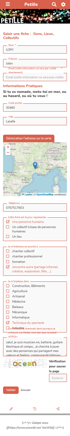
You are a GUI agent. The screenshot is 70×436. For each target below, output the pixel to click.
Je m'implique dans (18, 281)
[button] (35, 165)
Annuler (26, 390)
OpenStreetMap (44, 194)
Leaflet (28, 194)
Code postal (15, 103)
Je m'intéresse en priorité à (23, 246)
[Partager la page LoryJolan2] (58, 409)
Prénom (12, 58)
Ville (10, 116)
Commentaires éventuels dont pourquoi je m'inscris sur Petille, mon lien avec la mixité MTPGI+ (32, 332)
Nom (11, 45)
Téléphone (14, 203)
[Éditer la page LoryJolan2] (11, 409)
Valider (11, 390)
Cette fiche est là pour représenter (27, 217)
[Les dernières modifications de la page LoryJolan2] (35, 409)
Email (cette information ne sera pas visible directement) (32, 70)
